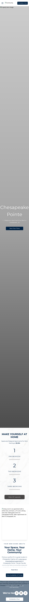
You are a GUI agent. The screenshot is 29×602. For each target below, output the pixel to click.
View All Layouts (14, 497)
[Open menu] (2, 3)
